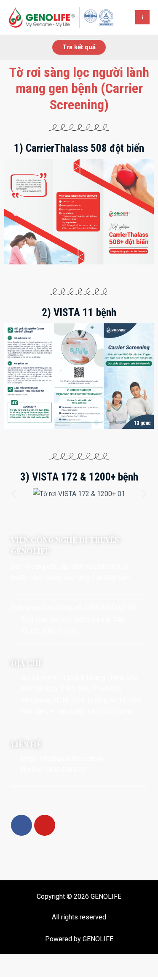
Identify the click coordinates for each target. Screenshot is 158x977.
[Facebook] (21, 825)
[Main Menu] (142, 17)
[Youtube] (44, 825)
